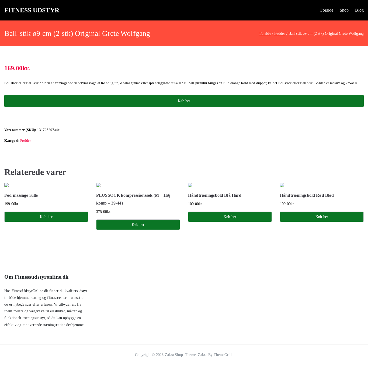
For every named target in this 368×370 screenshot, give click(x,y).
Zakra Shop (174, 355)
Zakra (202, 355)
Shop (344, 10)
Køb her (184, 101)
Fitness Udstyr (31, 10)
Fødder (279, 34)
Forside (326, 10)
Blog (359, 10)
